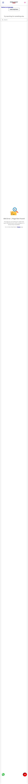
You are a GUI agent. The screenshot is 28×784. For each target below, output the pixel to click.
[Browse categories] (3, 2)
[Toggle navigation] (24, 2)
